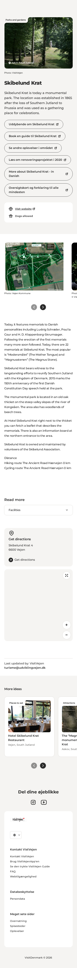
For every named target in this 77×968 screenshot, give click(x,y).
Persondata (17, 898)
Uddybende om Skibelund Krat (31, 124)
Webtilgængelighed (23, 876)
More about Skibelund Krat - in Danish (31, 174)
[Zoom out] (66, 635)
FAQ (13, 871)
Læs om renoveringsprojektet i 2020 (35, 159)
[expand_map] (67, 575)
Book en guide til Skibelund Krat (33, 136)
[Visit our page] (33, 802)
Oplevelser (17, 931)
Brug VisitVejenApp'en (24, 861)
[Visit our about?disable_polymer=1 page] (44, 802)
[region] (38, 605)
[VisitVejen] (18, 820)
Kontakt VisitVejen (22, 856)
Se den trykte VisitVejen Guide (30, 866)
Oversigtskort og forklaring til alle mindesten (34, 190)
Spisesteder (17, 926)
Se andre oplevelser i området (31, 148)
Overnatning (18, 921)
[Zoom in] (66, 625)
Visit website (23, 208)
